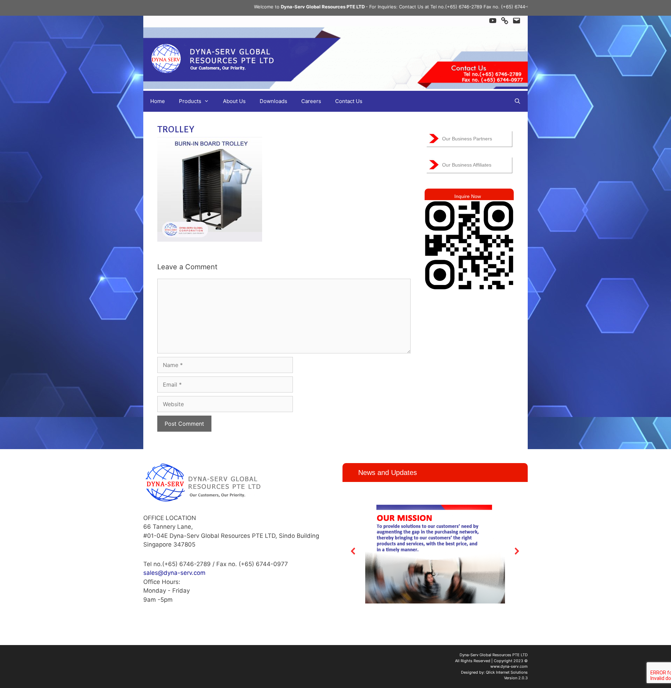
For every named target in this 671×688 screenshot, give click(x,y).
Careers (311, 101)
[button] (353, 551)
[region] (435, 551)
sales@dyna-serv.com (174, 572)
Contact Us (348, 101)
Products (190, 101)
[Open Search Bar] (517, 101)
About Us (234, 101)
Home (157, 101)
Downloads (273, 101)
